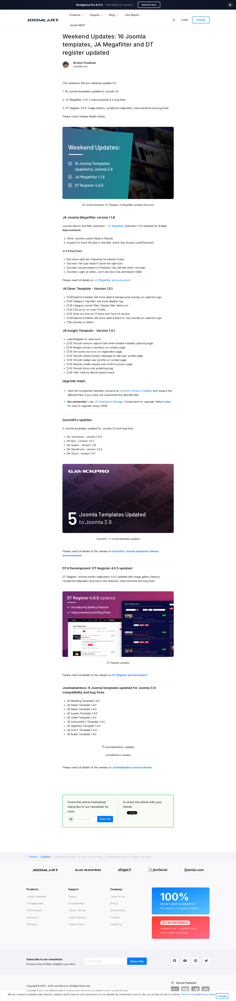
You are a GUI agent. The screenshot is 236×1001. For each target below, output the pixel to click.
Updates (45, 856)
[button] (8, 998)
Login (184, 19)
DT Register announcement (129, 675)
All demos (32, 924)
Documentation (76, 903)
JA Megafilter (116, 226)
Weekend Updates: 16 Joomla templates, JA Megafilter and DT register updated (107, 44)
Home (33, 856)
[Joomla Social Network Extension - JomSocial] (157, 870)
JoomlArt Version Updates (135, 390)
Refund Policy (117, 910)
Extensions (32, 917)
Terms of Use (188, 994)
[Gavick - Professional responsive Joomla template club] (88, 869)
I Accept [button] (222, 996)
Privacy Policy (208, 994)
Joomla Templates (36, 896)
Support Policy (76, 924)
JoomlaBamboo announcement (132, 767)
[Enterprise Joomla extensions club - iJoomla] (194, 869)
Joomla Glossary (77, 917)
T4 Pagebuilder (35, 903)
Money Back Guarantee (179, 900)
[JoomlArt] (42, 20)
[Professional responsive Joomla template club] (124, 870)
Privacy (114, 903)
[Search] (174, 20)
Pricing (201, 19)
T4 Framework (34, 910)
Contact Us (116, 924)
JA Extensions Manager (109, 401)
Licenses (115, 917)
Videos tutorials (77, 910)
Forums (72, 896)
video (167, 401)
